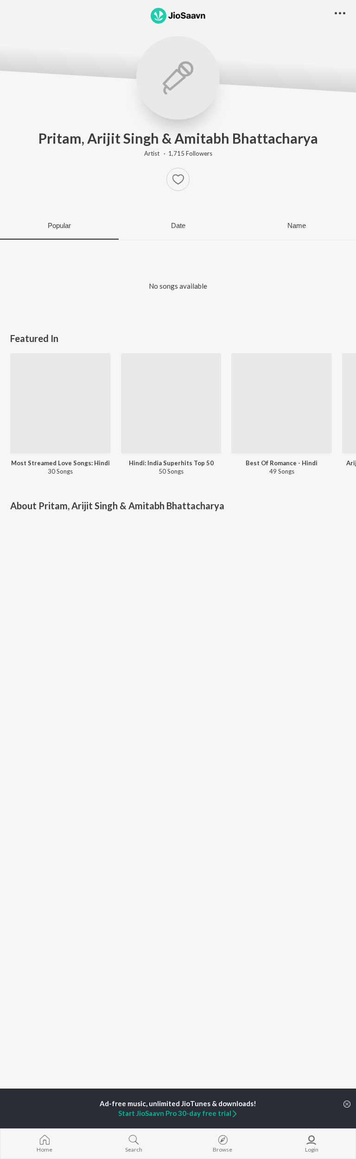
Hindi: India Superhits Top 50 (171, 463)
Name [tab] (296, 225)
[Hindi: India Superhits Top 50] (171, 403)
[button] (178, 179)
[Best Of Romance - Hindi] (281, 403)
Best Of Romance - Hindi (282, 463)
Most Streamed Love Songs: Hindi (60, 463)
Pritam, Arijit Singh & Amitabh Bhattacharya (178, 138)
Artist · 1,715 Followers (178, 153)
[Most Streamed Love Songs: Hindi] (60, 403)
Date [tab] (178, 225)
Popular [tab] (59, 225)
